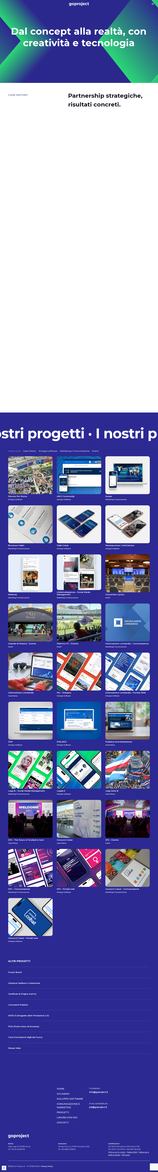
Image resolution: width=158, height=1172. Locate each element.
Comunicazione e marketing (68, 1106)
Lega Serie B (111, 791)
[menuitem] (5, 4)
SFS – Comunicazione (19, 889)
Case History (13, 696)
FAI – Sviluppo (64, 692)
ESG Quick (126, 1155)
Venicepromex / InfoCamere (119, 545)
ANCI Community (65, 496)
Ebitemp (12, 594)
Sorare (108, 496)
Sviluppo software (15, 499)
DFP (10, 742)
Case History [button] (29, 451)
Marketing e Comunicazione (116, 499)
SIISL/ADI (62, 742)
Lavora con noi (67, 1117)
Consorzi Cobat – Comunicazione (122, 889)
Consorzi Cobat (65, 840)
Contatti (63, 1122)
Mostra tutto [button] (14, 451)
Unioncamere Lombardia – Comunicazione (127, 643)
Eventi (107, 598)
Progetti (63, 1112)
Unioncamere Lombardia (25, 179)
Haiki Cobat (62, 545)
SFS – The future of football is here (103, 179)
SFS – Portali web (66, 889)
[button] (5, 4)
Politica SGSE (132, 1152)
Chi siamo (63, 1093)
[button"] (140, 1088)
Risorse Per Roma (17, 496)
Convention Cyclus (114, 594)
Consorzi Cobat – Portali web (23, 938)
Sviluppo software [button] (48, 451)
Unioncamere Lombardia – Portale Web (125, 692)
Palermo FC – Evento (67, 643)
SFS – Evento (112, 840)
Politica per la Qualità (117, 1152)
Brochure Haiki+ (16, 545)
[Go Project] (79, 4)
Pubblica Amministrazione (118, 742)
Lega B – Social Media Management (26, 791)
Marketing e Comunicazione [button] (75, 451)
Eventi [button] (95, 451)
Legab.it (61, 791)
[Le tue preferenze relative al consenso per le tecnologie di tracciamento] (4, 1168)
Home (60, 1088)
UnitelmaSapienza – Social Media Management (73, 593)
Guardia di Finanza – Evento (22, 643)
